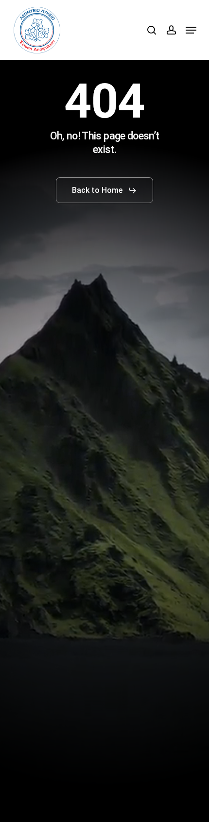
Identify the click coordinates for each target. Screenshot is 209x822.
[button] (191, 30)
